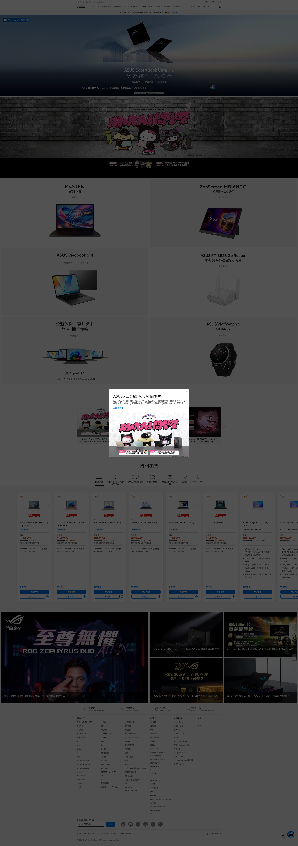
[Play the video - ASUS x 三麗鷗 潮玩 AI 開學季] (149, 434)
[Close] (186, 392)
